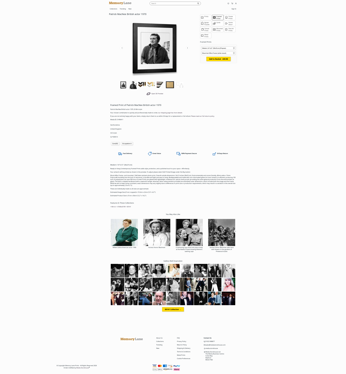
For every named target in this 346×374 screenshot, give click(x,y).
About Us (159, 338)
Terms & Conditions (183, 352)
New (129, 9)
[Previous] (121, 48)
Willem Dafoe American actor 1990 (124, 247)
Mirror (113, 207)
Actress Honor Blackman (156, 247)
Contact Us (207, 338)
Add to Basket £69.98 (218, 59)
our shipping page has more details (170, 113)
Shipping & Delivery (183, 348)
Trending (123, 9)
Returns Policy (182, 345)
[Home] (120, 5)
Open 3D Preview (157, 94)
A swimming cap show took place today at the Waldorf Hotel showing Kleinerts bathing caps (189, 249)
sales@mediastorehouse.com (215, 345)
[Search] (198, 3)
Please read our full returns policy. (202, 116)
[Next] (187, 48)
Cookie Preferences (183, 358)
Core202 (115, 144)
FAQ (178, 338)
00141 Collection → (173, 309)
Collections (113, 9)
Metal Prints (181, 355)
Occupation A (126, 144)
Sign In (234, 9)
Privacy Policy (181, 341)
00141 (129, 207)
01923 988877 (210, 341)
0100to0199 (121, 207)
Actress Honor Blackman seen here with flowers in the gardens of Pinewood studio (222, 249)
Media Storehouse (82, 368)
